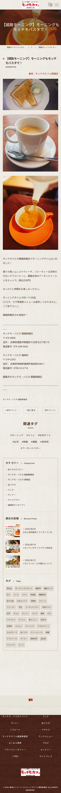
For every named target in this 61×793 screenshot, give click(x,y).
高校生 (9, 588)
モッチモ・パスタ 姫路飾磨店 (15, 399)
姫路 (42, 613)
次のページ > (50, 410)
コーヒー (23, 639)
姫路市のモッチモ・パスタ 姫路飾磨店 (22, 377)
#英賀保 (44, 442)
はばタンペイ (22, 601)
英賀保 (9, 626)
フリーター (11, 607)
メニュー (18, 626)
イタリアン (11, 620)
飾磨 (47, 632)
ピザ (49, 613)
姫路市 (38, 588)
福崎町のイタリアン (16, 505)
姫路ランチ (48, 588)
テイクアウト (14, 500)
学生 (20, 607)
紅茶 (8, 613)
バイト (24, 595)
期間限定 (42, 595)
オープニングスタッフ (23, 588)
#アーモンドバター (30, 448)
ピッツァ (22, 620)
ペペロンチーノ (43, 626)
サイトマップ (45, 756)
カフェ (16, 613)
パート (21, 645)
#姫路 (34, 442)
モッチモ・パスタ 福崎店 (19, 480)
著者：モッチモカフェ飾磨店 (43, 73)
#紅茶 (15, 442)
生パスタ (12, 485)
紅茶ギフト (46, 607)
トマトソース (12, 639)
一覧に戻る (30, 410)
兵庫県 (33, 601)
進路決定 (33, 639)
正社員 (43, 639)
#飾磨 (25, 442)
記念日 (43, 620)
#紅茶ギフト (44, 435)
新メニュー (33, 620)
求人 (8, 595)
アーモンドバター (32, 607)
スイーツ (42, 601)
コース (16, 595)
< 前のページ (11, 410)
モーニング (30, 626)
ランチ (11, 490)
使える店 (10, 601)
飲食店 (33, 595)
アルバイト (11, 645)
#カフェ (30, 435)
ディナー (12, 495)
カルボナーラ (12, 632)
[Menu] (56, 5)
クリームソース (36, 632)
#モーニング (16, 435)
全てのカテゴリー (16, 469)
